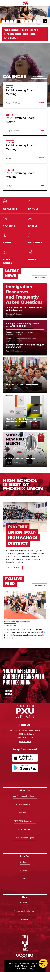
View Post (25, 300)
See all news (39, 277)
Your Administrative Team (23, 796)
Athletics (12, 205)
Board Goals (12, 257)
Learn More (15, 567)
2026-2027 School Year (23, 821)
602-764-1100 (25, 741)
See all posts (39, 585)
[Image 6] (22, 21)
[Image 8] (30, 21)
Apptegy (30, 969)
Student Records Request (23, 838)
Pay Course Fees (24, 829)
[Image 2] (7, 21)
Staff (12, 238)
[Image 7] (26, 21)
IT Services (23, 919)
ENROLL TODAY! (8, 693)
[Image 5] (18, 21)
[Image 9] (34, 21)
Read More (8, 638)
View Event (25, 95)
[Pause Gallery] (45, 21)
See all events (39, 76)
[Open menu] (3, 3)
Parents (23, 870)
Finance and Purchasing (23, 911)
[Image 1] (3, 21)
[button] (3, 606)
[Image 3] (11, 21)
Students (23, 862)
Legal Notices (23, 812)
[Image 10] (38, 21)
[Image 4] (15, 21)
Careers (12, 222)
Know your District (23, 804)
